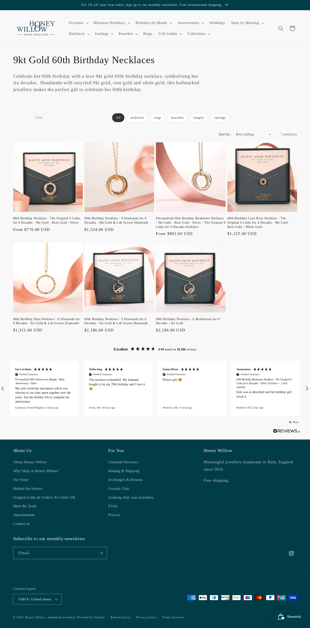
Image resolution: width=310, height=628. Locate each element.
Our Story (21, 480)
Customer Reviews (123, 462)
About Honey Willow (30, 462)
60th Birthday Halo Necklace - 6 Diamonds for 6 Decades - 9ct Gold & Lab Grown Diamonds (46, 321)
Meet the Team (25, 506)
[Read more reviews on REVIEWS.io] (286, 432)
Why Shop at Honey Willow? (36, 471)
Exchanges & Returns (125, 480)
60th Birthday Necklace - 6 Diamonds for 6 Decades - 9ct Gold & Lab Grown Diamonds (116, 321)
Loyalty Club (118, 488)
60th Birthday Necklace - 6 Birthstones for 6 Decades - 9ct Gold (188, 321)
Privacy (114, 515)
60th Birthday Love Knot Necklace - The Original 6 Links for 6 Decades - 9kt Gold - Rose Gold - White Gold (258, 222)
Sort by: (225, 134)
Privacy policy (146, 617)
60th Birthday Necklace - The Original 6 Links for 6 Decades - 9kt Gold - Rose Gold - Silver (46, 220)
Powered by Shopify (91, 617)
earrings (220, 117)
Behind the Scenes (27, 488)
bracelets (177, 117)
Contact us (21, 524)
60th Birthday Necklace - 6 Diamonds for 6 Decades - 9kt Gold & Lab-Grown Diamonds (116, 220)
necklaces (137, 117)
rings (157, 117)
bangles (199, 117)
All (118, 117)
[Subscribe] (101, 553)
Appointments (24, 515)
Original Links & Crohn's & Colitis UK (44, 497)
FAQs (113, 506)
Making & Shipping (124, 471)
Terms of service (173, 617)
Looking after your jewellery (131, 497)
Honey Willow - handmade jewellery (50, 617)
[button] (78, 22)
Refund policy (120, 617)
